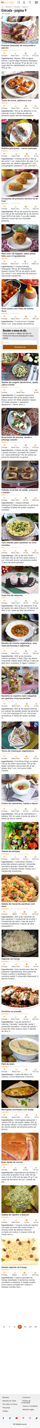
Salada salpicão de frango (14, 1267)
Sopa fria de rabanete (12, 595)
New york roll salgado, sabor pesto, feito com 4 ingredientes (18, 254)
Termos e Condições (30, 1406)
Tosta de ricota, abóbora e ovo (16, 100)
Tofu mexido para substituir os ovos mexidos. (18, 543)
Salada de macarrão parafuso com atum (18, 905)
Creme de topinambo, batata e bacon (19, 803)
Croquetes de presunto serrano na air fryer (19, 199)
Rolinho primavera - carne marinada (19, 148)
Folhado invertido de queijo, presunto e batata (19, 491)
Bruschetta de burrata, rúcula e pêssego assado (16, 438)
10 (25, 1327)
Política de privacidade (25, 1402)
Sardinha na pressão (11, 1011)
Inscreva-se (20, 347)
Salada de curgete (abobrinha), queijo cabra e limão (19, 383)
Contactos (26, 1397)
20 (30, 1327)
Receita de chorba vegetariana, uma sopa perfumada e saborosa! (19, 644)
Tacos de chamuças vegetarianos (17, 751)
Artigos (5, 1411)
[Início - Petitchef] (2, 7)
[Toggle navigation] (36, 2)
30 (35, 1327)
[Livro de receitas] (19, 2)
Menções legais (28, 1409)
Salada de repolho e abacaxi (15, 1214)
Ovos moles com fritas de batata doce (17, 309)
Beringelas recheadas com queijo (17, 1109)
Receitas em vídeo (9, 1401)
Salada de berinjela (10, 851)
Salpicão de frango (10, 959)
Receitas (6, 1397)
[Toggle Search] (30, 2)
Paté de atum (7, 1064)
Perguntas (6, 1408)
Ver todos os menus (10, 1404)
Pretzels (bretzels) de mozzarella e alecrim (18, 46)
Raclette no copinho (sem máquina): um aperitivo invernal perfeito (19, 697)
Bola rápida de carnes (12, 1162)
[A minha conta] (24, 2)
